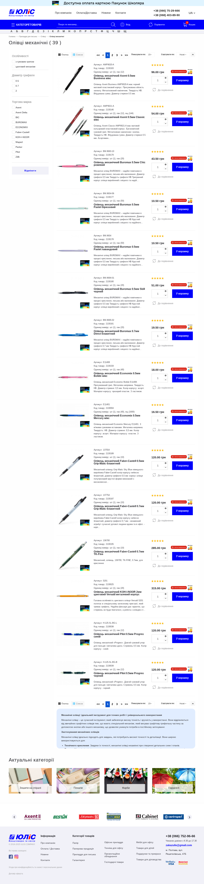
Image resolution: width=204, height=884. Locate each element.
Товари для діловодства (148, 859)
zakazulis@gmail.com (179, 845)
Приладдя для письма (28, 36)
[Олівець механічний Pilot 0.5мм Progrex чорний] (73, 673)
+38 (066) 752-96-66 (180, 836)
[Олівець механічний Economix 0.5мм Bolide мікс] (73, 377)
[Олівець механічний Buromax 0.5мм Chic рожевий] (73, 166)
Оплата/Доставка (86, 13)
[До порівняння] (154, 90)
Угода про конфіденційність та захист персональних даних (35, 867)
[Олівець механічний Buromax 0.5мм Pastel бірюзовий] (73, 208)
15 (149, 55)
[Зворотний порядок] (192, 54)
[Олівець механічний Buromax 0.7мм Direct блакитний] (73, 335)
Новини (106, 13)
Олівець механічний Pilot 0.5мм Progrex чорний (119, 674)
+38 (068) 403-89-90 (166, 15)
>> (126, 55)
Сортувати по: (168, 54)
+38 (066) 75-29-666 (166, 10)
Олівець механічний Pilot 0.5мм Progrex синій (119, 635)
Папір (75, 843)
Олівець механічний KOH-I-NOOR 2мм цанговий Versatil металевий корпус (118, 593)
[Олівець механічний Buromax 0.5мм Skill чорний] (73, 292)
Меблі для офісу (144, 842)
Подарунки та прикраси (148, 853)
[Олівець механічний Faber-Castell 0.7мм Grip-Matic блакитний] (73, 510)
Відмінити (30, 170)
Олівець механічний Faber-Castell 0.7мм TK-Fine (119, 552)
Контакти (120, 13)
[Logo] (22, 838)
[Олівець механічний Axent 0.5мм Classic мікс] (73, 120)
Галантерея (79, 860)
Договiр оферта (16, 874)
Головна (12, 36)
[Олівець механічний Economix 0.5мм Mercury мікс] (73, 415)
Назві (182, 55)
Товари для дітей (145, 848)
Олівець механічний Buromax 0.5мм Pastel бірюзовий (116, 205)
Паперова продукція (83, 848)
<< (98, 55)
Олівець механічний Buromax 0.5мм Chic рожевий (119, 163)
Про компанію (63, 13)
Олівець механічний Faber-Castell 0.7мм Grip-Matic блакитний (119, 507)
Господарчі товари (114, 862)
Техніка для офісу (113, 848)
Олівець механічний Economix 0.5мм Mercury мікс (117, 416)
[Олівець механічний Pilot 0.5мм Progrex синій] (73, 634)
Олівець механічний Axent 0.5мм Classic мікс (119, 118)
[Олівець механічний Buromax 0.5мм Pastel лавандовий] (73, 250)
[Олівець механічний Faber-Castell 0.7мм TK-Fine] (73, 555)
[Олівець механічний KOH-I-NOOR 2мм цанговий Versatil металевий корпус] (73, 595)
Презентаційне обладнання (112, 855)
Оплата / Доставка (50, 848)
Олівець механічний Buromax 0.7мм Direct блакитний (116, 332)
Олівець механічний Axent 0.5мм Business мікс (114, 77)
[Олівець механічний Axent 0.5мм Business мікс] (73, 79)
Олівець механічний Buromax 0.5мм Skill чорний (119, 290)
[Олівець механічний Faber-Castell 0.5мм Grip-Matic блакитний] (73, 464)
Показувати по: (138, 54)
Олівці (43, 36)
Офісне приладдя (113, 842)
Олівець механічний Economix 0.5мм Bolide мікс (117, 374)
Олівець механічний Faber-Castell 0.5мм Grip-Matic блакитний (119, 462)
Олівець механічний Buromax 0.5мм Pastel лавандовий (116, 248)
